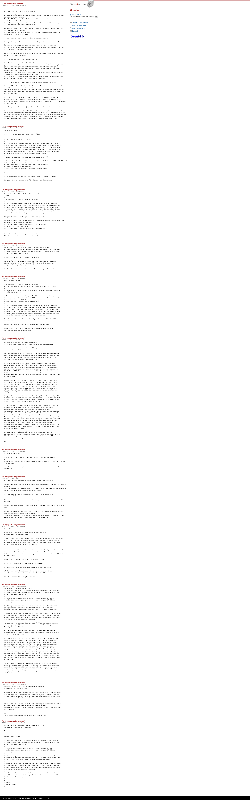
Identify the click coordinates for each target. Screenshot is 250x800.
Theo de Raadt (20, 128)
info (17, 478)
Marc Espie (19, 245)
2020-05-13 (5, 723)
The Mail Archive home (80, 23)
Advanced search (75, 14)
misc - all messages (79, 25)
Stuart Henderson (21, 586)
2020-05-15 (5, 5)
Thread (12, 5)
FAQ (34, 798)
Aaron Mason (20, 191)
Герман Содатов (21, 5)
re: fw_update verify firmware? (13, 3)
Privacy (48, 798)
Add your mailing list (25, 798)
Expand (75, 31)
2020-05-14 (5, 128)
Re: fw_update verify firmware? (13, 126)
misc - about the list (79, 28)
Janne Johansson (21, 684)
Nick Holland (20, 340)
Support (40, 798)
